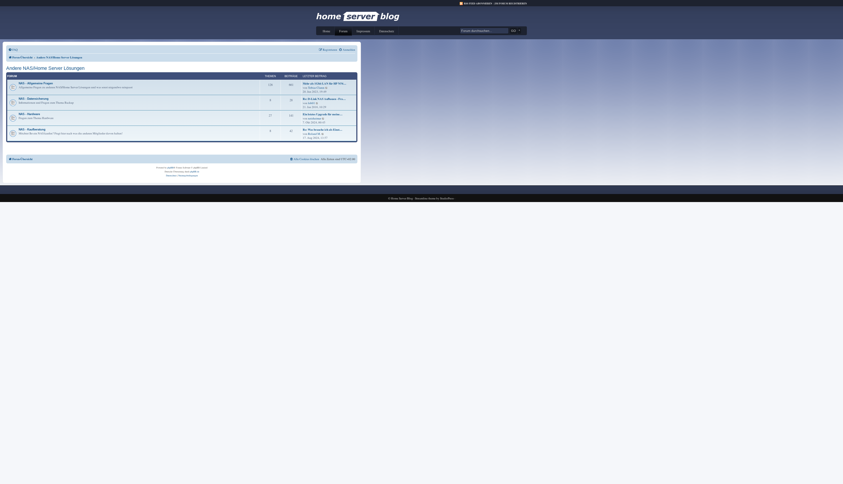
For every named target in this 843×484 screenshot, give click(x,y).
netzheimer (314, 118)
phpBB (170, 167)
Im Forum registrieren (511, 3)
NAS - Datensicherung (34, 98)
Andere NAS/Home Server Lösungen (45, 68)
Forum (343, 31)
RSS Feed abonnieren (478, 3)
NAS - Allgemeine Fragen (36, 83)
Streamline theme (425, 198)
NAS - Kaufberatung (32, 129)
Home (326, 31)
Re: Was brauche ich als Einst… (322, 129)
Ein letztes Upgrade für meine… (322, 114)
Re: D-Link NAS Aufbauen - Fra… (324, 99)
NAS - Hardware (29, 114)
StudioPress (447, 198)
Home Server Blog (402, 198)
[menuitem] (13, 50)
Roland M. (314, 134)
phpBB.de (194, 171)
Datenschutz (386, 31)
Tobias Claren (316, 88)
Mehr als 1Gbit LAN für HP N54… (324, 83)
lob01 (311, 103)
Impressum (363, 31)
